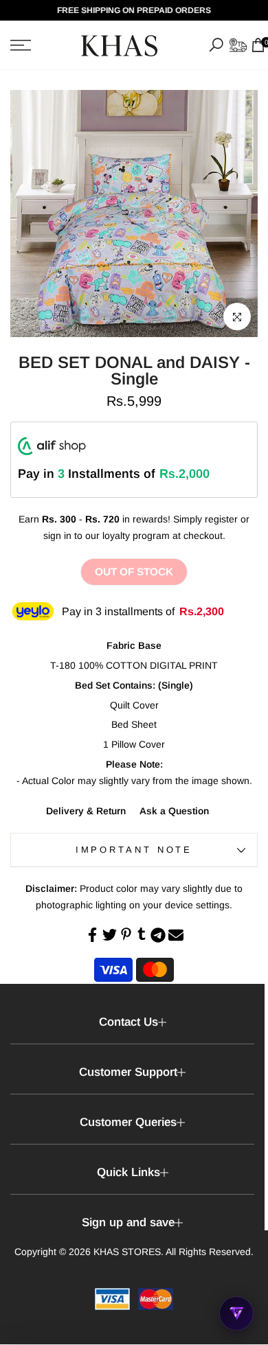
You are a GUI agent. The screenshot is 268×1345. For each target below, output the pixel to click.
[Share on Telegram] (158, 935)
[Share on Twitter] (109, 935)
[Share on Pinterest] (126, 934)
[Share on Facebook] (92, 935)
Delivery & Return (86, 810)
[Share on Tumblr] (141, 934)
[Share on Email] (175, 935)
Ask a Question (174, 810)
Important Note (134, 849)
